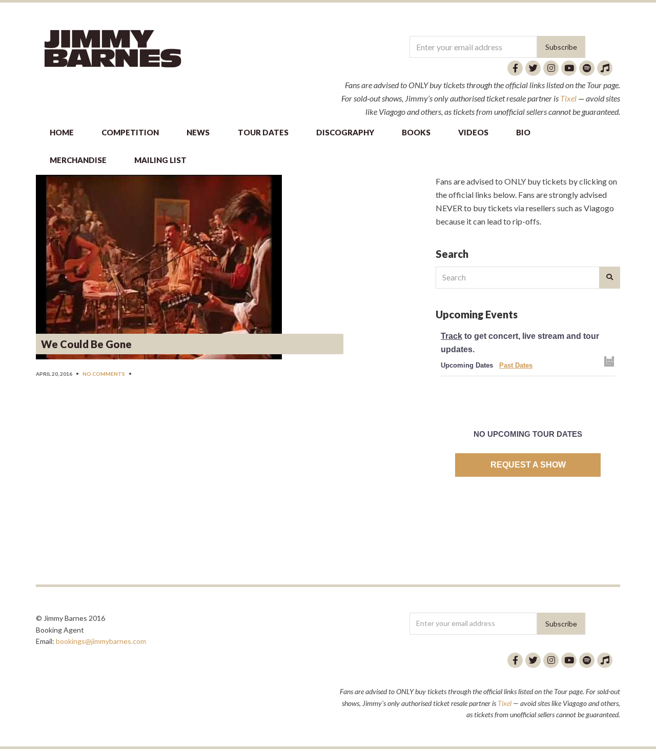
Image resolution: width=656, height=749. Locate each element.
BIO (523, 132)
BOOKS (416, 132)
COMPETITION (130, 132)
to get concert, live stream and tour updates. (520, 343)
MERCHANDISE (78, 160)
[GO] (609, 278)
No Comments (104, 374)
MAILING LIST (160, 160)
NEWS (198, 132)
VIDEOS (473, 132)
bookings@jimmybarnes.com (101, 641)
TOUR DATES (263, 132)
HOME (62, 132)
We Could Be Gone (86, 344)
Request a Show (528, 464)
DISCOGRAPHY (345, 132)
